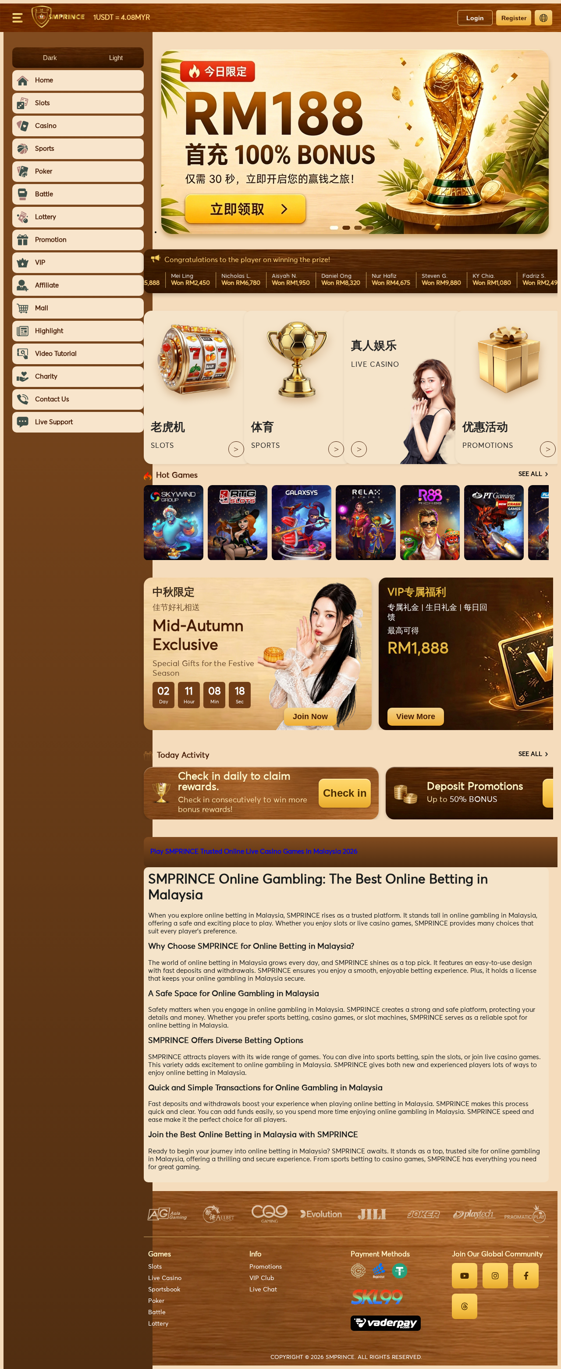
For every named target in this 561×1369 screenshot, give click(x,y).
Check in (345, 793)
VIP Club (261, 1278)
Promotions (265, 1267)
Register (513, 17)
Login (475, 17)
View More (415, 716)
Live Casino (164, 1278)
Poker (156, 1301)
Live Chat (263, 1290)
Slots (155, 1267)
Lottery (158, 1324)
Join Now (310, 716)
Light (116, 57)
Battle (157, 1312)
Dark (50, 57)
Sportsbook (164, 1290)
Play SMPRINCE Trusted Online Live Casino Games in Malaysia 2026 (254, 851)
